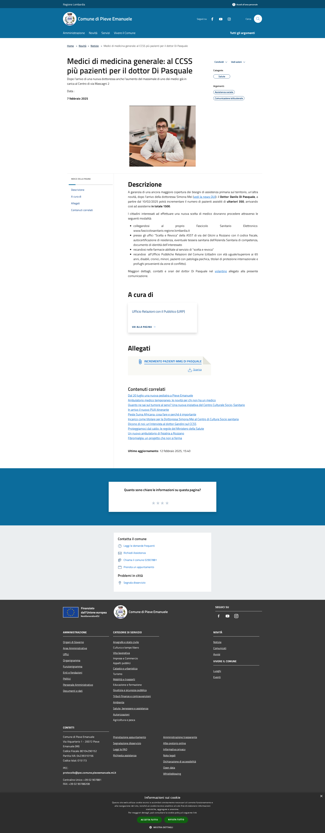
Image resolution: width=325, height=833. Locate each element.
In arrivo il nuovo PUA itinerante (148, 409)
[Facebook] (211, 18)
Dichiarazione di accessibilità (179, 761)
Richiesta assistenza (124, 755)
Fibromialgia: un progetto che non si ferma (155, 438)
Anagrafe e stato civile (126, 642)
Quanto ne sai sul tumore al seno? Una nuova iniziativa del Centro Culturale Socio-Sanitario (186, 405)
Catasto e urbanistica (125, 668)
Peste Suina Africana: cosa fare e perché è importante (162, 414)
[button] (162, 827)
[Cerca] (258, 19)
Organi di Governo (73, 642)
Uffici (66, 654)
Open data (169, 768)
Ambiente (118, 702)
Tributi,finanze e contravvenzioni (132, 696)
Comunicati (219, 648)
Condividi (219, 62)
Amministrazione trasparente (180, 737)
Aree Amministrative (75, 648)
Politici (67, 679)
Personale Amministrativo (78, 685)
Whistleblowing (172, 774)
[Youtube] (219, 18)
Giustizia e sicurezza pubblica (130, 690)
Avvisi (216, 654)
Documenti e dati (73, 691)
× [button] (321, 796)
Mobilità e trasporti (124, 679)
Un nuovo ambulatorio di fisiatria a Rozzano (156, 433)
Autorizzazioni (121, 714)
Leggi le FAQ (120, 749)
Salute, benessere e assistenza (130, 708)
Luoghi (217, 671)
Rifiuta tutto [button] (176, 819)
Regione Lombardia (74, 4)
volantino (221, 271)
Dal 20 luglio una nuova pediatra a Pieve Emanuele (160, 395)
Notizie (95, 46)
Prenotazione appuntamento (129, 737)
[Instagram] (227, 18)
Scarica (197, 369)
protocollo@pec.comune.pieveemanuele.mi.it (89, 773)
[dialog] (162, 813)
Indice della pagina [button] (81, 178)
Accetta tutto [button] (149, 819)
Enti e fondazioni (72, 672)
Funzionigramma (72, 666)
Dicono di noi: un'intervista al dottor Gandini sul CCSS (162, 424)
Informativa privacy (174, 749)
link (195, 812)
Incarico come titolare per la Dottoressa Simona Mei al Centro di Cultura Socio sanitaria (183, 419)
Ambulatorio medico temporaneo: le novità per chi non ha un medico (172, 400)
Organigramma (71, 660)
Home (70, 46)
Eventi (217, 677)
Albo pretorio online (174, 743)
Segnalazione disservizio (127, 743)
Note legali (169, 755)
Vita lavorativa (121, 653)
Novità (82, 46)
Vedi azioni (236, 62)
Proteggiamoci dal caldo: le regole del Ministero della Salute (166, 428)
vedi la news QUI (204, 196)
